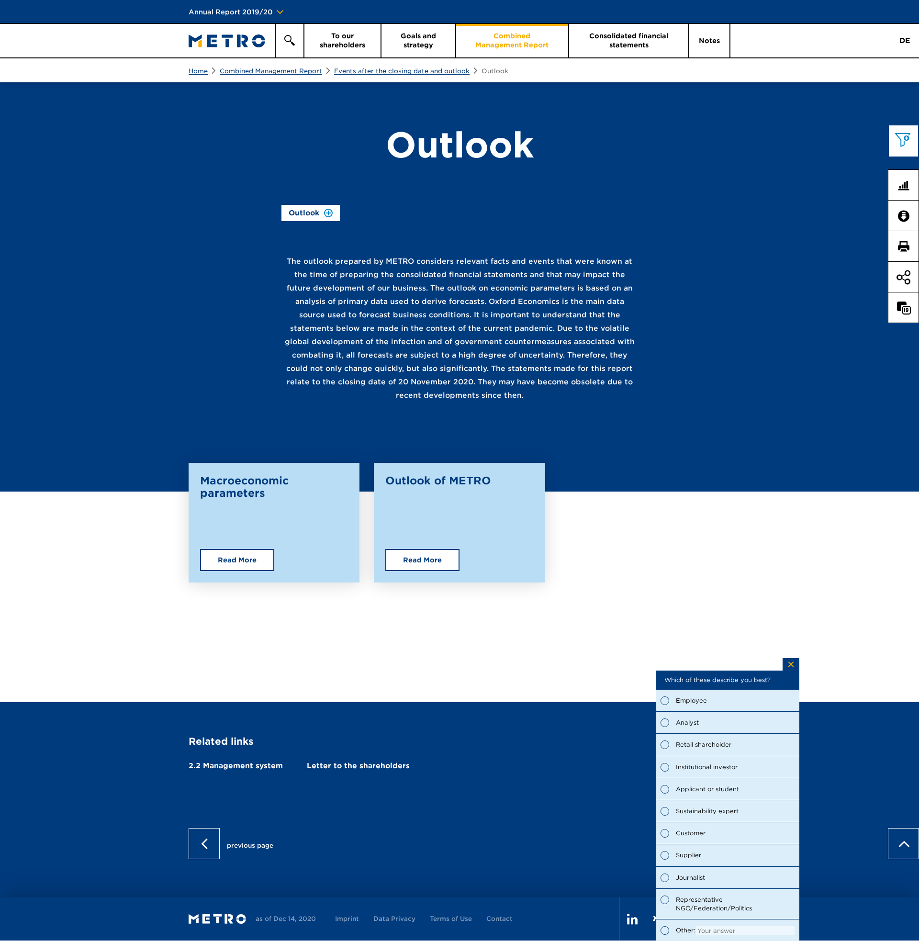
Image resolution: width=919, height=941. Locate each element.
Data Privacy (394, 918)
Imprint (347, 918)
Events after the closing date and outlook (402, 71)
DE (904, 40)
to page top (903, 386)
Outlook (495, 71)
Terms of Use (451, 918)
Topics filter (907, 141)
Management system (236, 766)
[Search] (289, 40)
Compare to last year (907, 308)
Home (198, 71)
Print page (907, 246)
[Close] (791, 664)
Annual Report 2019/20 (231, 12)
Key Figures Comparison (907, 185)
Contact (499, 918)
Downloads (907, 216)
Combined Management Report (271, 71)
